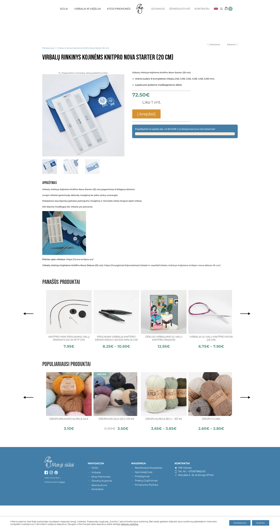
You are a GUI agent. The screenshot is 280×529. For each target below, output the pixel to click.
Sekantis (231, 44)
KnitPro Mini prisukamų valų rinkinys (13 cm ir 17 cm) (69, 338)
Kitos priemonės (118, 8)
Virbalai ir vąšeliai (87, 8)
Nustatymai (240, 522)
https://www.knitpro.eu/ (79, 259)
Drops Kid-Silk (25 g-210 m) (116, 418)
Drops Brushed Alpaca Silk (68, 418)
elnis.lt (62, 482)
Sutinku (260, 522)
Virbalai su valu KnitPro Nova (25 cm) (211, 338)
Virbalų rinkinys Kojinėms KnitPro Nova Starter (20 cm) (83, 48)
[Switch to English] (215, 9)
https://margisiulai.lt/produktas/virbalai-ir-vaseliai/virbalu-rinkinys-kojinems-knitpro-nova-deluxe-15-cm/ (162, 265)
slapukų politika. (130, 524)
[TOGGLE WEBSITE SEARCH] (221, 9)
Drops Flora (211, 418)
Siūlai (64, 8)
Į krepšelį (146, 113)
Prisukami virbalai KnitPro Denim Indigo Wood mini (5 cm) (116, 338)
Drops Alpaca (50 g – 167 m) (164, 418)
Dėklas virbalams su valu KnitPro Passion (163, 338)
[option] (69, 319)
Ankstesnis (214, 44)
